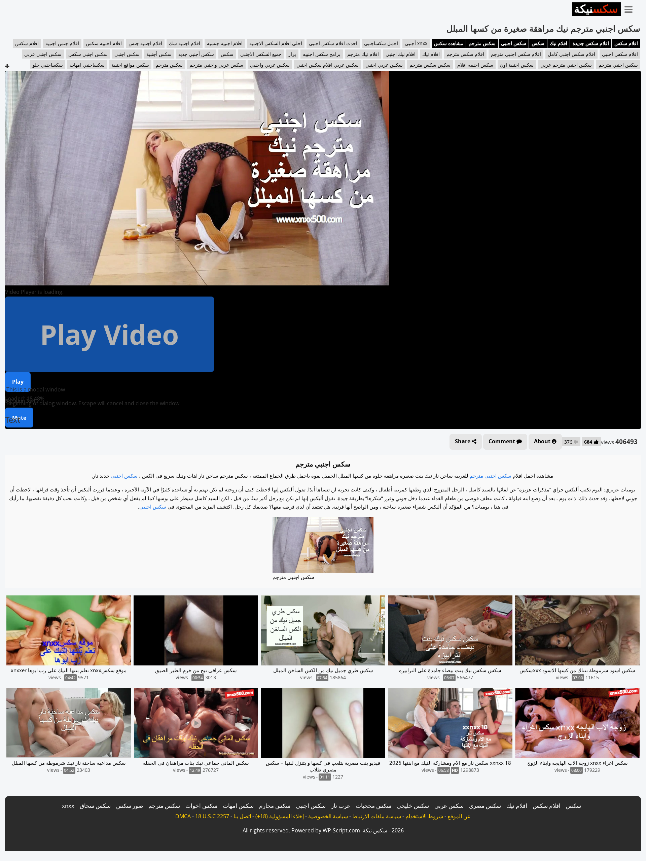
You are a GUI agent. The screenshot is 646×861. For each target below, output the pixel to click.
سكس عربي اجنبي (384, 65)
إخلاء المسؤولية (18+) (279, 816)
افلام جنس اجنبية (62, 43)
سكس (538, 43)
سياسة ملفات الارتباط (376, 816)
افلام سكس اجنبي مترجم (516, 54)
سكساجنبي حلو (48, 65)
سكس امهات (238, 806)
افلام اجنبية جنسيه (225, 43)
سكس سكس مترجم (430, 65)
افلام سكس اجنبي (620, 54)
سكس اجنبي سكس (88, 54)
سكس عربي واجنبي (270, 65)
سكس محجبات (373, 806)
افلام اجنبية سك (184, 43)
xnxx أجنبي (416, 43)
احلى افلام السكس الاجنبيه (275, 43)
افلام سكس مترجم (465, 54)
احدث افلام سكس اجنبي (333, 43)
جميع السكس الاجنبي (261, 54)
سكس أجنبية (159, 54)
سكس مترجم (482, 43)
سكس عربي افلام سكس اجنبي (327, 65)
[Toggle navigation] (631, 8)
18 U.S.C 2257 (212, 816)
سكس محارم (274, 806)
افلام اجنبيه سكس (104, 43)
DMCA (183, 816)
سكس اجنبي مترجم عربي (566, 65)
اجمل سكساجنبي (381, 43)
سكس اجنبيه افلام (475, 65)
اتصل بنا (242, 816)
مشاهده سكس (448, 43)
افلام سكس (626, 43)
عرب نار (340, 806)
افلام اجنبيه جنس (145, 43)
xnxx (68, 806)
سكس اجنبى (513, 43)
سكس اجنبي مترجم (618, 65)
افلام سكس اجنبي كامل (571, 54)
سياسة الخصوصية (328, 816)
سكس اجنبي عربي (43, 54)
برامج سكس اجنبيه (321, 54)
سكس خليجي (413, 806)
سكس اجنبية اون (517, 65)
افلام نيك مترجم (363, 54)
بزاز (292, 54)
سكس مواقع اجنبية (130, 65)
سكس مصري (485, 806)
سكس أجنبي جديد (196, 54)
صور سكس (129, 806)
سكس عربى (449, 806)
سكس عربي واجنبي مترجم (216, 65)
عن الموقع (459, 816)
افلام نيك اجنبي (401, 54)
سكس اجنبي (124, 475)
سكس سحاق (95, 806)
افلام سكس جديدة (591, 43)
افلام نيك (558, 43)
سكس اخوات (201, 806)
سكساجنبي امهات (87, 65)
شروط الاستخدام (424, 816)
